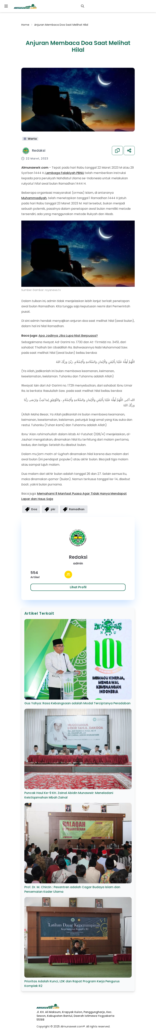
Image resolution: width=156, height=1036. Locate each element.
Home (25, 25)
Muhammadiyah (34, 198)
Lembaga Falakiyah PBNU (64, 173)
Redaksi (38, 150)
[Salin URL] (117, 150)
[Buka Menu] (6, 6)
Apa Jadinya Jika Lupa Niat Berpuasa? (68, 335)
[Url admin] (68, 574)
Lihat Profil (78, 587)
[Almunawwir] (25, 6)
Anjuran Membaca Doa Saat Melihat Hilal (61, 25)
